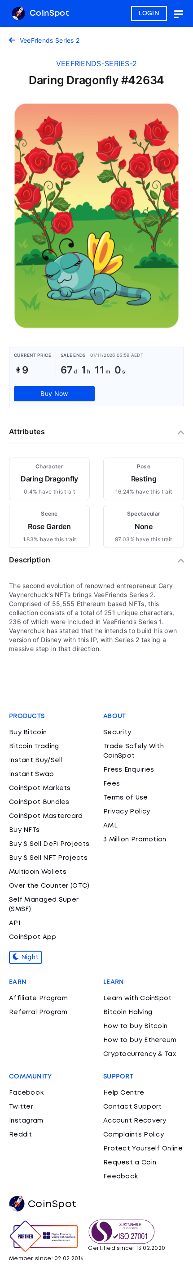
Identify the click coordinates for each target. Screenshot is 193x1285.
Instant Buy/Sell (35, 760)
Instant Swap (31, 774)
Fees (111, 783)
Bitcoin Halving (128, 1012)
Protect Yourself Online (143, 1148)
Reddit (20, 1134)
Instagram (26, 1120)
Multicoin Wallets (37, 872)
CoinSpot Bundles (39, 802)
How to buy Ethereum (140, 1040)
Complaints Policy (133, 1134)
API (14, 923)
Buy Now (54, 393)
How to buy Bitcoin (135, 1026)
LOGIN (149, 13)
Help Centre (123, 1093)
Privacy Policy (126, 811)
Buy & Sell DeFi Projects (49, 844)
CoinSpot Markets (40, 788)
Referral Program (38, 1012)
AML (110, 825)
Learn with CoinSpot (137, 998)
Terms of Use (125, 797)
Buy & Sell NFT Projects (48, 858)
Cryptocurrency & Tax (139, 1054)
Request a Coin (129, 1162)
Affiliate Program (38, 998)
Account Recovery (135, 1120)
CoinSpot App (33, 937)
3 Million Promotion (135, 839)
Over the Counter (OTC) (49, 886)
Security (117, 732)
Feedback (120, 1176)
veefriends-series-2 (96, 63)
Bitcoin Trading (34, 746)
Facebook (26, 1093)
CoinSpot (48, 13)
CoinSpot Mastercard (46, 816)
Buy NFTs (24, 830)
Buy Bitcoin (28, 732)
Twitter (21, 1107)
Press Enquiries (128, 770)
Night (29, 957)
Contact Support (132, 1107)
